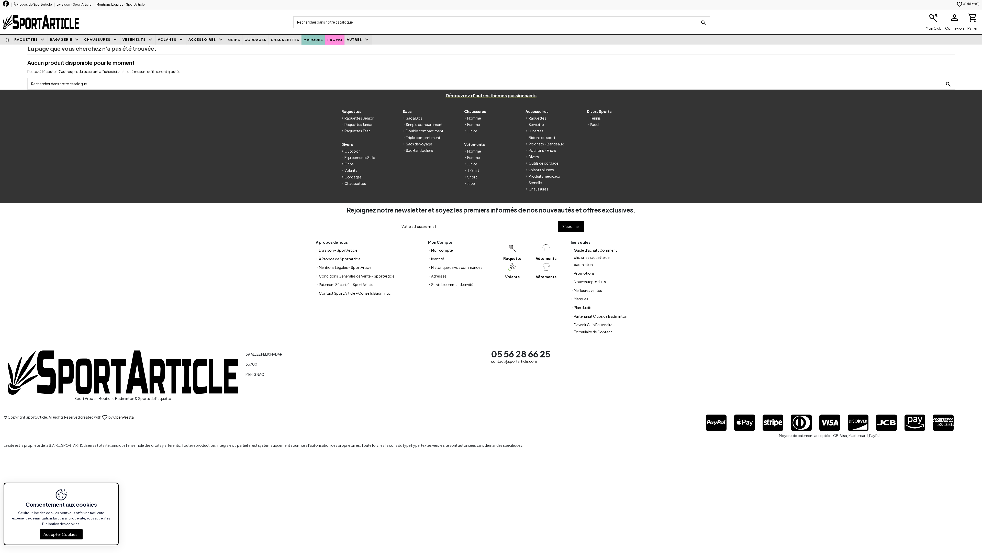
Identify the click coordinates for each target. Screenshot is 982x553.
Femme (473, 124)
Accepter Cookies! (61, 534)
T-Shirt (473, 170)
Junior (472, 131)
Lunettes (536, 131)
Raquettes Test (357, 131)
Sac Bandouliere (419, 150)
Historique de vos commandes (456, 267)
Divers (534, 156)
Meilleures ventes (588, 290)
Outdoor (352, 151)
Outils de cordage (544, 163)
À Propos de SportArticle (33, 4)
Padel (594, 124)
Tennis (595, 118)
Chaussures (538, 189)
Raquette (512, 258)
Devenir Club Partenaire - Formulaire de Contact (594, 328)
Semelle (535, 182)
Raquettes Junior (358, 124)
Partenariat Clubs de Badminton (600, 316)
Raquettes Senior (359, 118)
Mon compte (442, 250)
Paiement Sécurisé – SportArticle (346, 284)
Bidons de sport (542, 137)
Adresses (439, 276)
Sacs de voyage (419, 144)
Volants (350, 170)
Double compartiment (424, 131)
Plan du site (583, 307)
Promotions (584, 273)
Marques (581, 298)
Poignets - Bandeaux (546, 144)
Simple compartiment (424, 124)
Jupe (471, 183)
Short (472, 177)
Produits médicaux (544, 176)
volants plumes (541, 169)
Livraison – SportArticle (74, 4)
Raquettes (537, 118)
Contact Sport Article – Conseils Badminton (356, 293)
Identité (437, 259)
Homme (474, 118)
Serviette (536, 124)
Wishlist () (967, 4)
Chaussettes (355, 183)
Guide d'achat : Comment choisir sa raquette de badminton (595, 257)
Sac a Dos (414, 118)
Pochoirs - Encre (542, 150)
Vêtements (546, 258)
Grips (349, 164)
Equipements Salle (359, 157)
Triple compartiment (423, 137)
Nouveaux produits (590, 281)
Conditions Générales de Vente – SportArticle (357, 276)
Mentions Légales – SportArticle (120, 4)
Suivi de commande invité (452, 284)
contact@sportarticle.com (514, 361)
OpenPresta (123, 417)
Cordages (353, 177)
